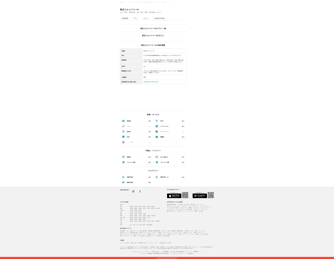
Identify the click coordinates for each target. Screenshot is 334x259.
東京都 (152, 208)
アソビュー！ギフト (153, 242)
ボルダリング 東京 (165, 230)
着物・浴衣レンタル (171, 211)
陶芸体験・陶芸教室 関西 (154, 230)
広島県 (144, 217)
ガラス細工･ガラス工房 (182, 204)
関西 (121, 215)
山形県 (148, 206)
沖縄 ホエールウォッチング (139, 234)
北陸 (121, 212)
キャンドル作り (170, 209)
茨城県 (140, 208)
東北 (121, 206)
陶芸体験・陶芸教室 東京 (177, 230)
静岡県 (131, 213)
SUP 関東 (159, 235)
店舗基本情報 (159, 18)
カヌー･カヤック (200, 204)
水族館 (196, 211)
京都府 (135, 215)
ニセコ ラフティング (167, 232)
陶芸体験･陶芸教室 (171, 204)
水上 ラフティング (178, 232)
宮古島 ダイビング (150, 235)
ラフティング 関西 (194, 234)
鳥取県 (131, 217)
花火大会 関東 (166, 235)
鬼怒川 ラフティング (172, 234)
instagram (133, 191)
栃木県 (131, 208)
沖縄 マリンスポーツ (125, 235)
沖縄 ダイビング (134, 230)
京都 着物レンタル (124, 230)
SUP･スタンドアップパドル (173, 206)
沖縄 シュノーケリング (200, 230)
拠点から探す (134, 242)
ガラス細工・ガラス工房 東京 (138, 235)
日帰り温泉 (192, 204)
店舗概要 (124, 18)
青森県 (131, 206)
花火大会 (201, 211)
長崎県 (140, 221)
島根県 (135, 217)
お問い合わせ (155, 251)
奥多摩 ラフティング (152, 234)
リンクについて (136, 251)
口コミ (146, 18)
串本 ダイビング (162, 234)
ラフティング (204, 209)
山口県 (148, 217)
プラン (135, 18)
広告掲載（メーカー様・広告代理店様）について (176, 251)
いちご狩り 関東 (204, 234)
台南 (141, 224)
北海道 (121, 204)
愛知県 (140, 213)
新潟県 (140, 210)
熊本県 (144, 221)
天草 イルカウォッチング (126, 234)
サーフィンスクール (205, 207)
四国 (121, 219)
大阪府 (140, 215)
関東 (121, 208)
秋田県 (144, 206)
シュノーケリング (204, 206)
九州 (121, 221)
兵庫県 (144, 215)
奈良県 (148, 215)
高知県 (144, 219)
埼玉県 (144, 208)
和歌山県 (153, 215)
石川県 (135, 212)
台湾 (121, 224)
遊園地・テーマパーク (194, 207)
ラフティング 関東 (156, 232)
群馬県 (135, 208)
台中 (137, 224)
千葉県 (148, 208)
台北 (131, 224)
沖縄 (121, 223)
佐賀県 (135, 221)
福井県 (140, 212)
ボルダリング (196, 209)
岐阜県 (135, 213)
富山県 (131, 212)
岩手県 (135, 206)
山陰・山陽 (122, 217)
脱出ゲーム (180, 211)
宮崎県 (152, 221)
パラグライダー (183, 207)
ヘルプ (146, 251)
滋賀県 (131, 215)
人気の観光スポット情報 (165, 242)
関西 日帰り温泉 (134, 232)
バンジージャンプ (189, 211)
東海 (121, 213)
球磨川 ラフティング (183, 234)
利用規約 (195, 251)
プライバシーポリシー (178, 253)
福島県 (152, 206)
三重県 (144, 213)
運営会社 (190, 253)
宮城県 (140, 206)
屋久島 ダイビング (124, 232)
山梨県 (131, 210)
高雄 (144, 224)
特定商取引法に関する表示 (151, 82)
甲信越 (121, 210)
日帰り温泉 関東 (143, 230)
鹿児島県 (158, 221)
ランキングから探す (124, 242)
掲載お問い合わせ (143, 242)
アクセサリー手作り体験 (172, 207)
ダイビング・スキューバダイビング (190, 206)
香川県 (135, 219)
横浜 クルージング (188, 232)
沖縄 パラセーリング (198, 232)
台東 (134, 224)
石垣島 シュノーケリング (145, 232)
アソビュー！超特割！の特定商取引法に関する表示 (155, 253)
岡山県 (140, 217)
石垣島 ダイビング (189, 230)
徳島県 (131, 219)
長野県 (135, 210)
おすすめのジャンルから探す (175, 202)
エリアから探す (124, 202)
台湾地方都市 (149, 224)
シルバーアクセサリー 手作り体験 (184, 209)
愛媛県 (140, 219)
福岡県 (131, 221)
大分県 (148, 221)
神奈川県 (158, 208)
